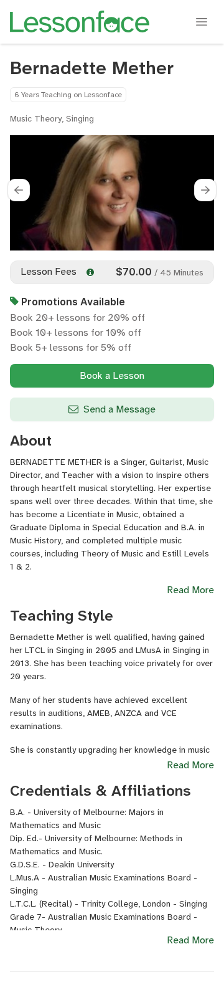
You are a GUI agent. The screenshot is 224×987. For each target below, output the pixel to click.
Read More (190, 590)
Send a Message (119, 409)
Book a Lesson (112, 375)
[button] (18, 190)
